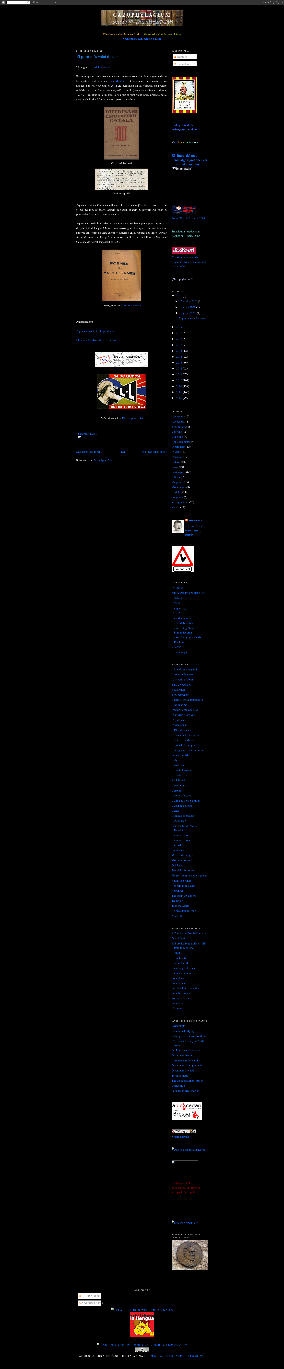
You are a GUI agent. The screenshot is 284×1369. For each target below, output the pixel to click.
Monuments (179, 487)
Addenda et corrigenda (185, 669)
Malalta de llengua (182, 855)
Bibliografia (179, 426)
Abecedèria (178, 421)
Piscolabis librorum (183, 870)
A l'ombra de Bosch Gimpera (189, 933)
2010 (179, 380)
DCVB (176, 603)
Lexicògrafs (179, 472)
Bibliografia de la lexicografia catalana (185, 127)
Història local (180, 775)
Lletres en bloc (180, 835)
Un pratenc (178, 1008)
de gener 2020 (188, 313)
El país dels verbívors (184, 623)
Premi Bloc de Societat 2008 (188, 218)
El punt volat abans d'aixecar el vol (96, 340)
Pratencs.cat (179, 983)
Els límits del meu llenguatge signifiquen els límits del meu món (189, 160)
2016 (179, 345)
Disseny (176, 452)
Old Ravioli (178, 865)
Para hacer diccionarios (185, 1091)
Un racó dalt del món (184, 911)
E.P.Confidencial (181, 730)
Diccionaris (178, 447)
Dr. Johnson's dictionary (186, 1050)
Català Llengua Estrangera (187, 700)
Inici (122, 451)
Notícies (176, 492)
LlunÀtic (177, 845)
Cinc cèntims (179, 705)
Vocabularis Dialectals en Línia (142, 38)
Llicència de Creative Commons (174, 1356)
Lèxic (175, 467)
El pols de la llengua (183, 745)
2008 (179, 392)
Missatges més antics (154, 451)
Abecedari (178, 416)
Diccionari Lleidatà (183, 1070)
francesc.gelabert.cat (184, 968)
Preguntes (177, 497)
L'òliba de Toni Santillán (186, 800)
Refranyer (177, 890)
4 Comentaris (87, 434)
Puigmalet (196, 520)
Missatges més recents (89, 451)
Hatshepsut (178, 765)
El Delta (176, 953)
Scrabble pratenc (181, 993)
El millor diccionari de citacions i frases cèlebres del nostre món (189, 261)
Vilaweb (176, 647)
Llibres (176, 477)
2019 (179, 327)
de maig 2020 (188, 307)
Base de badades (181, 684)
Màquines (177, 482)
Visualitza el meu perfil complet (194, 530)
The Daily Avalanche (184, 895)
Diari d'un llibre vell (183, 715)
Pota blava (178, 978)
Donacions (178, 457)
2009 (179, 386)
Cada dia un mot (181, 618)
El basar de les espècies (185, 735)
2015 (179, 351)
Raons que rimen (181, 880)
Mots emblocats (181, 860)
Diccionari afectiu (182, 1055)
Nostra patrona (180, 1137)
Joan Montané (117, 81)
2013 (179, 362)
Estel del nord (180, 963)
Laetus (175, 810)
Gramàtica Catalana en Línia (162, 34)
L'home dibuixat (181, 795)
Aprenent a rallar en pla (185, 1060)
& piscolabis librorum (131, 305)
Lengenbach (179, 821)
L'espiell (177, 790)
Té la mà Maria (180, 906)
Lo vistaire (178, 850)
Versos (176, 507)
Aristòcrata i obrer (182, 679)
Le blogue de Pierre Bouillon (189, 1036)
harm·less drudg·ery (183, 1031)
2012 (179, 368)
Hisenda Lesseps (181, 770)
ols (182, 142)
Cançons (177, 431)
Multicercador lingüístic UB (188, 593)
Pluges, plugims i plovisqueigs (189, 875)
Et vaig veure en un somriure (188, 750)
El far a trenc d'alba (183, 740)
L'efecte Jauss (180, 785)
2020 (179, 296)
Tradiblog (177, 901)
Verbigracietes (180, 502)
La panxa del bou (182, 805)
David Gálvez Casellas (185, 710)
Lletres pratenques (182, 973)
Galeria (176, 462)
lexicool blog (179, 1026)
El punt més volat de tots (97, 56)
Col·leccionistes (181, 442)
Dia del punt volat (132, 418)
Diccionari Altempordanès (187, 1065)
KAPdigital (178, 780)
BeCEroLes (178, 689)
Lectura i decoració (183, 815)
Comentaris (183, 64)
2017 (179, 339)
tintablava (177, 1003)
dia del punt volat (101, 67)
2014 (179, 356)
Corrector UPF (180, 598)
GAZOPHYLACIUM (142, 14)
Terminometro (180, 1075)
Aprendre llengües (182, 674)
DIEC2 (176, 613)
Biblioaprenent (180, 694)
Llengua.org (179, 608)
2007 (179, 398)
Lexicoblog (178, 1085)
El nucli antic (179, 958)
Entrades (181, 56)
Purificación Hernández (185, 988)
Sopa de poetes (180, 998)
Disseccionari (180, 725)
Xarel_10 (177, 916)
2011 (179, 374)
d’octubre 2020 (189, 301)
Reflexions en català (183, 885)
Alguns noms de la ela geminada (95, 331)
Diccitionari (179, 720)
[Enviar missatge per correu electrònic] (79, 437)
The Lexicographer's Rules (187, 1080)
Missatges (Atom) (104, 460)
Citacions (177, 436)
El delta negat (180, 652)
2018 (179, 333)
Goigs (175, 760)
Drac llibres (178, 938)
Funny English (180, 755)
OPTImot (177, 588)
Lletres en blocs (181, 840)
